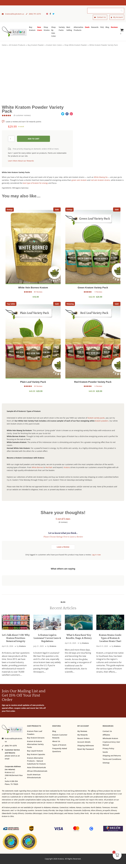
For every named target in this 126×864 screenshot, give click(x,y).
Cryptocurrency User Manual (111, 743)
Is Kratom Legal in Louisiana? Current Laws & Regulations (47, 638)
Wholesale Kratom (110, 738)
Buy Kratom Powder (36, 45)
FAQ (102, 27)
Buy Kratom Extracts (35, 737)
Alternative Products (78, 28)
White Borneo (37, 467)
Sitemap (106, 762)
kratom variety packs (96, 418)
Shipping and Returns (112, 755)
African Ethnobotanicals (37, 771)
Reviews (114, 27)
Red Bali (49, 467)
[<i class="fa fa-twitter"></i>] (53, 13)
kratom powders (101, 421)
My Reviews (82, 731)
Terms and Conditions (112, 759)
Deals (87, 27)
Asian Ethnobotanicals (36, 767)
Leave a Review (63, 547)
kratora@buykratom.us (14, 740)
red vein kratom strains (100, 180)
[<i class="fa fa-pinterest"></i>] (47, 13)
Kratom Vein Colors (54, 45)
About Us (56, 741)
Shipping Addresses (85, 745)
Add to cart (33, 139)
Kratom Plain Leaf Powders (34, 732)
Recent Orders (83, 738)
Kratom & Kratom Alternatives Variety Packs (35, 744)
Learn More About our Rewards (21, 161)
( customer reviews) (22, 115)
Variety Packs (62, 28)
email (7, 758)
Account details (83, 742)
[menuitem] (47, 13)
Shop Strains (47, 28)
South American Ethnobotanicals (34, 776)
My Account (118, 17)
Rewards (94, 27)
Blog (107, 27)
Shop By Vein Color (53, 31)
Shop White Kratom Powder (75, 45)
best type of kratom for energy (35, 183)
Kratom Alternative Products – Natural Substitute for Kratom (36, 761)
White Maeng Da (101, 177)
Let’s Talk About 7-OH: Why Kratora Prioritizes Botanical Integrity (16, 638)
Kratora (67, 467)
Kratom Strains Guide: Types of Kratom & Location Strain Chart (110, 638)
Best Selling (69, 28)
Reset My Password (85, 749)
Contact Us (101, 17)
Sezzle (105, 752)
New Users (39, 28)
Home (4, 45)
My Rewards (82, 734)
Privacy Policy (108, 748)
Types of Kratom (59, 745)
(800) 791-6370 (11, 745)
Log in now (96, 554)
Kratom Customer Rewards (59, 736)
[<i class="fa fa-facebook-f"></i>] (51, 13)
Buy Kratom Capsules (36, 754)
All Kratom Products (17, 45)
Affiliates (106, 734)
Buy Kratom (32, 28)
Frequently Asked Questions (59, 749)
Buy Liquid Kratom (35, 750)
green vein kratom (79, 180)
